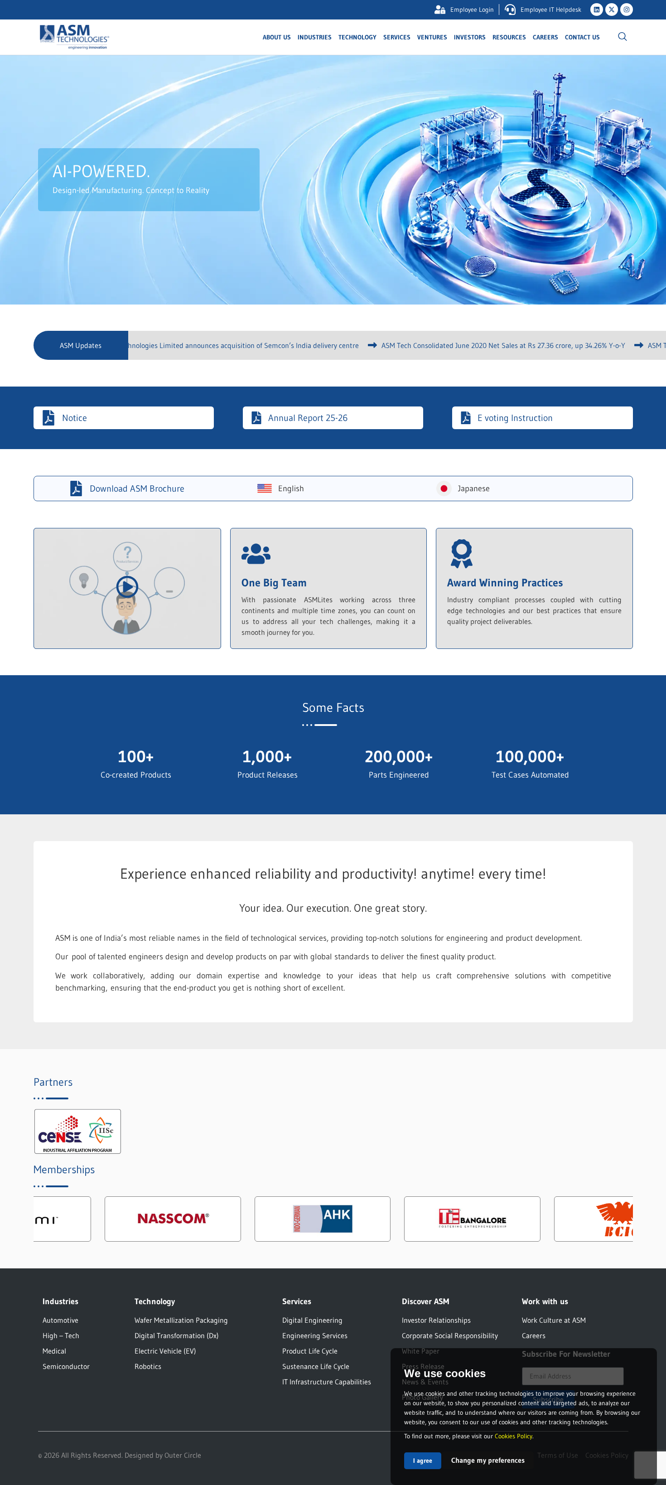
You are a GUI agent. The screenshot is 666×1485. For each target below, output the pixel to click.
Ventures (432, 37)
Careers (545, 37)
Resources (509, 37)
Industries (315, 37)
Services (396, 37)
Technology (357, 37)
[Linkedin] (596, 9)
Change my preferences (488, 1460)
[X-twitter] (611, 9)
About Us (277, 37)
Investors (470, 37)
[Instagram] (626, 9)
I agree (422, 1460)
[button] (622, 37)
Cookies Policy (513, 1436)
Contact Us (582, 37)
